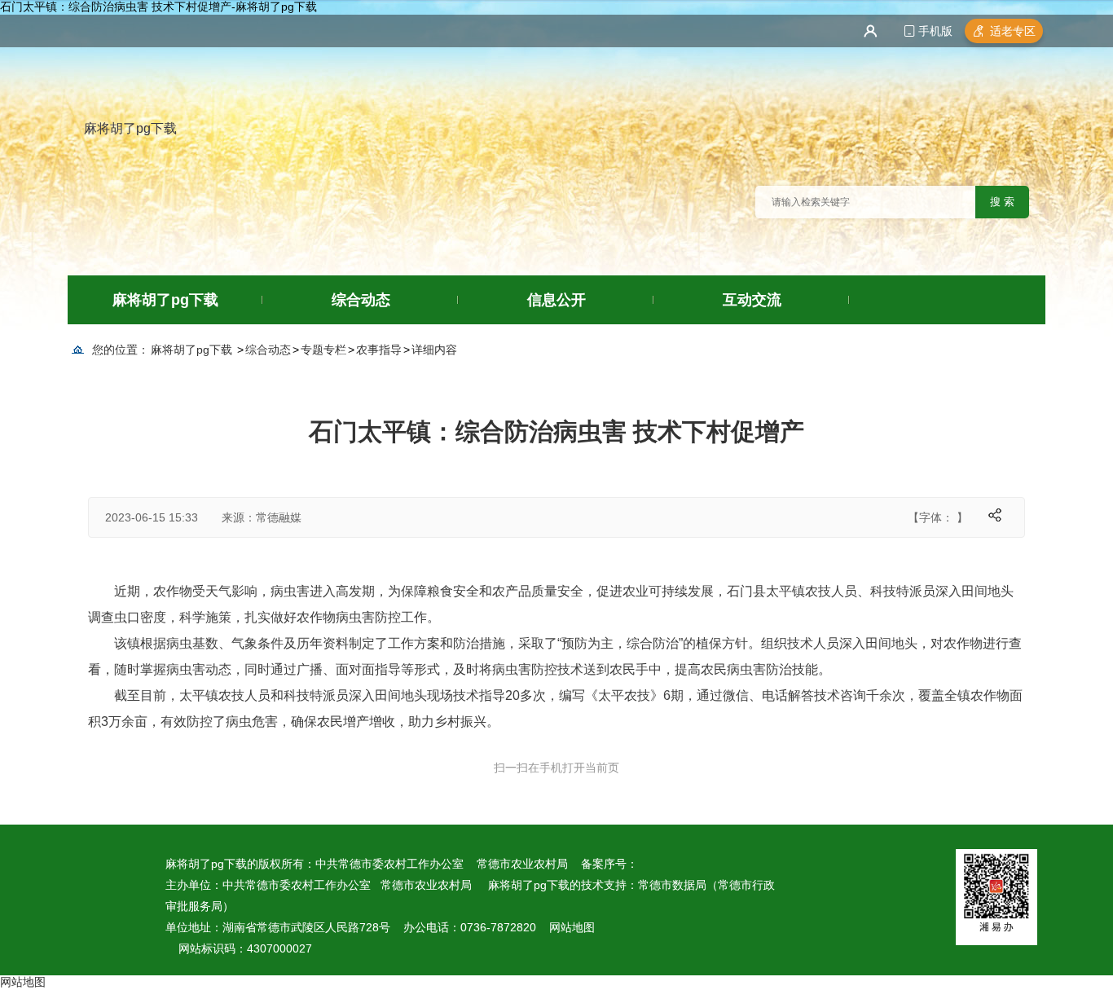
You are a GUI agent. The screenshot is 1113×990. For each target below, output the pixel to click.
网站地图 (572, 927)
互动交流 (752, 300)
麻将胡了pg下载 (130, 128)
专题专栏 (323, 349)
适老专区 (1013, 30)
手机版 (935, 30)
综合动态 (361, 300)
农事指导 (379, 349)
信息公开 (556, 300)
